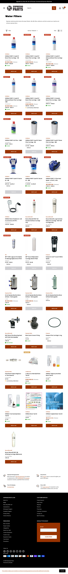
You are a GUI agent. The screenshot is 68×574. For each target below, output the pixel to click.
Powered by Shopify (7, 562)
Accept (62, 570)
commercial (20, 478)
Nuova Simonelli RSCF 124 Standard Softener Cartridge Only (32, 220)
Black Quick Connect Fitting (32, 335)
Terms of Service (7, 515)
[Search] (54, 8)
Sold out (34, 151)
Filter (9, 30)
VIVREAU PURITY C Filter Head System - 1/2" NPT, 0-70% (53, 179)
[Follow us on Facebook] (4, 551)
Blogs (4, 502)
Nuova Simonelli (29, 216)
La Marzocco (28, 371)
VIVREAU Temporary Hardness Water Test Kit (53, 374)
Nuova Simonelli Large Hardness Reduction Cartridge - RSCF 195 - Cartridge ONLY (54, 220)
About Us (5, 500)
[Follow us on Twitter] (7, 551)
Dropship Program (7, 511)
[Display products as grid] (58, 30)
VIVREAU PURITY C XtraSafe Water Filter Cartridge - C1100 (53, 99)
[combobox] (39, 8)
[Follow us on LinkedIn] (23, 551)
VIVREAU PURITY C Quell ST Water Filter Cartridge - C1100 (32, 99)
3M (5, 254)
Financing (39, 509)
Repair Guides (6, 525)
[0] (63, 8)
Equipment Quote (7, 537)
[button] (13, 62)
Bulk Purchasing (40, 515)
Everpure (48, 254)
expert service (46, 487)
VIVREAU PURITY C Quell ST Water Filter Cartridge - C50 (12, 57)
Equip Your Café (7, 530)
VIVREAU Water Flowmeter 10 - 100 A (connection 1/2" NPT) (13, 219)
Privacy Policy (6, 513)
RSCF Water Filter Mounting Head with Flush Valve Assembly (13, 336)
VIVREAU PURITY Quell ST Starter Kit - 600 (13, 179)
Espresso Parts (8, 293)
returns (44, 476)
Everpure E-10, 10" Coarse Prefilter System (54, 257)
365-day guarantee (20, 476)
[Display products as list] (61, 30)
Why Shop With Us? (7, 504)
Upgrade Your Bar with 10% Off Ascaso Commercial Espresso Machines (34, 1)
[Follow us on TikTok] (20, 551)
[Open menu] (4, 8)
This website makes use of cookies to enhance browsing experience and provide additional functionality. (25, 570)
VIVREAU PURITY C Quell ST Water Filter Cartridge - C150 (32, 57)
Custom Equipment (7, 532)
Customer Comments (42, 511)
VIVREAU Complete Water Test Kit (54, 414)
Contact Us (39, 513)
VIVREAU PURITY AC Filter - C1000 (13, 140)
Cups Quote (6, 539)
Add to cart (13, 71)
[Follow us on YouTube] (17, 551)
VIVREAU (7, 54)
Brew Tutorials (6, 523)
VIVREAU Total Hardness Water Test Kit (13, 414)
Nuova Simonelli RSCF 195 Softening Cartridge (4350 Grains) (13, 453)
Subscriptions (6, 506)
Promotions (6, 541)
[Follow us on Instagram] (11, 551)
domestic (27, 478)
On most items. (10, 487)
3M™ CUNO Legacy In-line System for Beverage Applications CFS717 (13, 257)
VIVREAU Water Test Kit (31, 414)
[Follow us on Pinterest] (14, 551)
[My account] (60, 8)
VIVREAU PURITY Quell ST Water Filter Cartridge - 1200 (54, 141)
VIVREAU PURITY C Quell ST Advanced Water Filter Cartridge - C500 (13, 100)
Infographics (6, 528)
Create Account (40, 500)
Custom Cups (6, 534)
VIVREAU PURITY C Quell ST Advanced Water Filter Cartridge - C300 (54, 57)
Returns (39, 506)
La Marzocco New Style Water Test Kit (32, 374)
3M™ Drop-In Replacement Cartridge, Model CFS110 (31, 257)
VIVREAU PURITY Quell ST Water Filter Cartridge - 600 (33, 141)
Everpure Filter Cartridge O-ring (54, 335)
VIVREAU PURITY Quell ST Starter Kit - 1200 (33, 179)
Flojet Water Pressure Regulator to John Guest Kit (13, 374)
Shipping (39, 504)
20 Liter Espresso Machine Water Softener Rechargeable (54, 296)
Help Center (39, 502)
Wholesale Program (7, 509)
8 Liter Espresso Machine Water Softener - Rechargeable (13, 296)
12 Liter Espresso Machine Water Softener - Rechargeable (33, 296)
